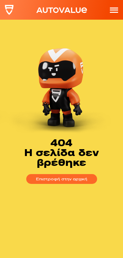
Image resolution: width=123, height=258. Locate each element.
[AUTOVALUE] (9, 10)
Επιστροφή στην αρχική (61, 179)
